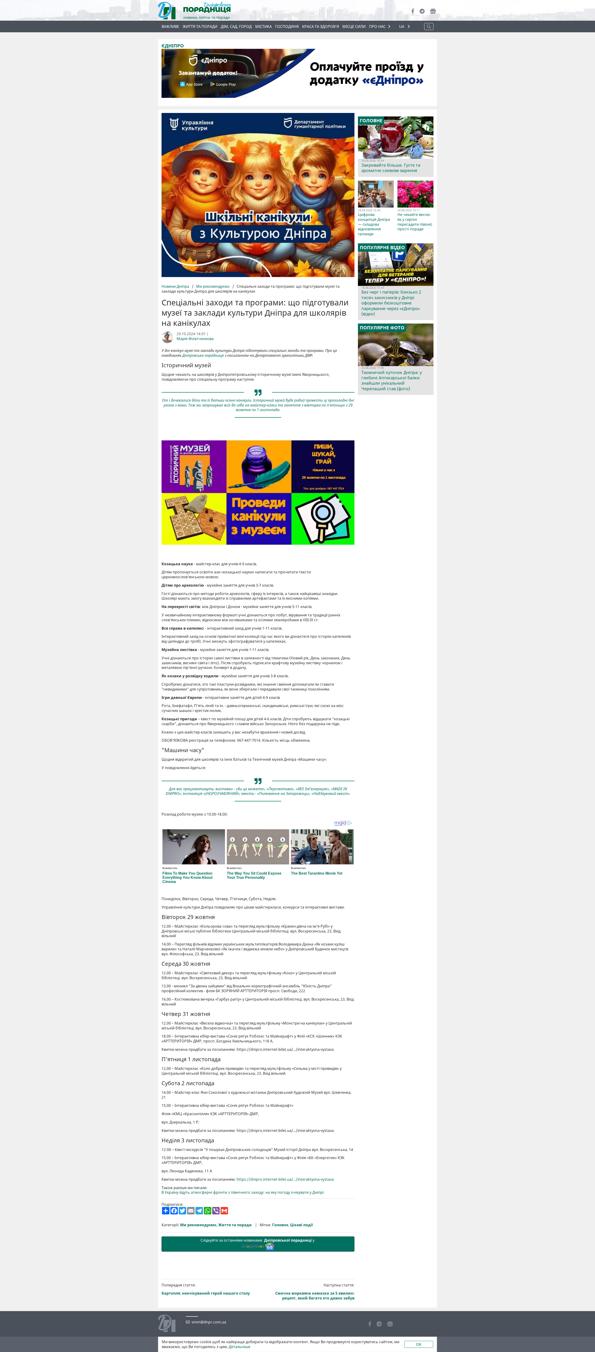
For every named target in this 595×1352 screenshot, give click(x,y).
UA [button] (402, 26)
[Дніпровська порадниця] (170, 1324)
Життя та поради (200, 26)
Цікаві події (301, 1225)
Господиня (287, 26)
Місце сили (354, 26)
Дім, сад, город (236, 26)
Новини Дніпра (176, 286)
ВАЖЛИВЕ (170, 26)
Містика (263, 26)
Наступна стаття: (314, 1292)
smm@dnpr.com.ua (209, 1322)
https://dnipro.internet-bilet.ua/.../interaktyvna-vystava (285, 1179)
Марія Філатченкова (195, 338)
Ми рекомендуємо (213, 286)
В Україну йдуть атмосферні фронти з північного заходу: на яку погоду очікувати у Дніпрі (243, 1192)
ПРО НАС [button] (377, 26)
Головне (280, 1225)
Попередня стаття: (206, 1289)
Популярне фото (382, 328)
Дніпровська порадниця (203, 355)
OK (418, 1344)
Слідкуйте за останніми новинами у (258, 1243)
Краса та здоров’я (320, 26)
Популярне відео (382, 248)
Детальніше (239, 1346)
